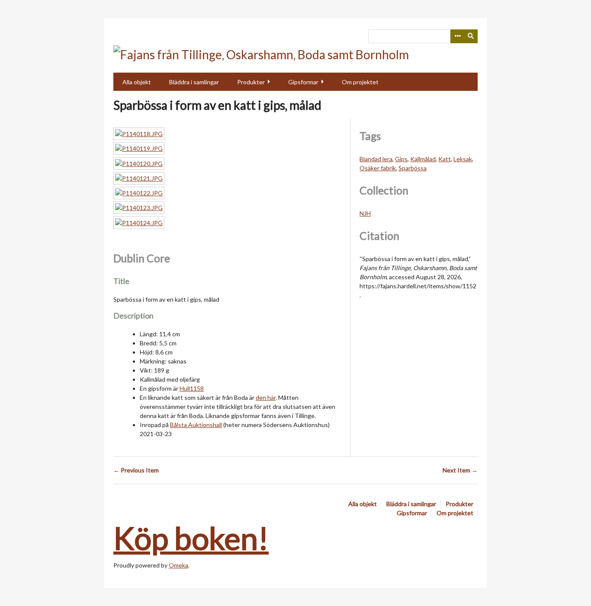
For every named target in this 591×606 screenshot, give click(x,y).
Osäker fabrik (378, 168)
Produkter (251, 82)
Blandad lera (376, 159)
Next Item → (460, 470)
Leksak (462, 159)
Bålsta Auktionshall (196, 424)
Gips (401, 159)
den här (266, 397)
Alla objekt (136, 82)
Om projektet (360, 82)
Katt (444, 159)
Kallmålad (423, 159)
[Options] (457, 36)
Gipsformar (303, 82)
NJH (365, 213)
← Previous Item (136, 470)
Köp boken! (191, 537)
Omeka (178, 565)
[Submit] (471, 36)
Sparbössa (412, 168)
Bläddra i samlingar (194, 82)
